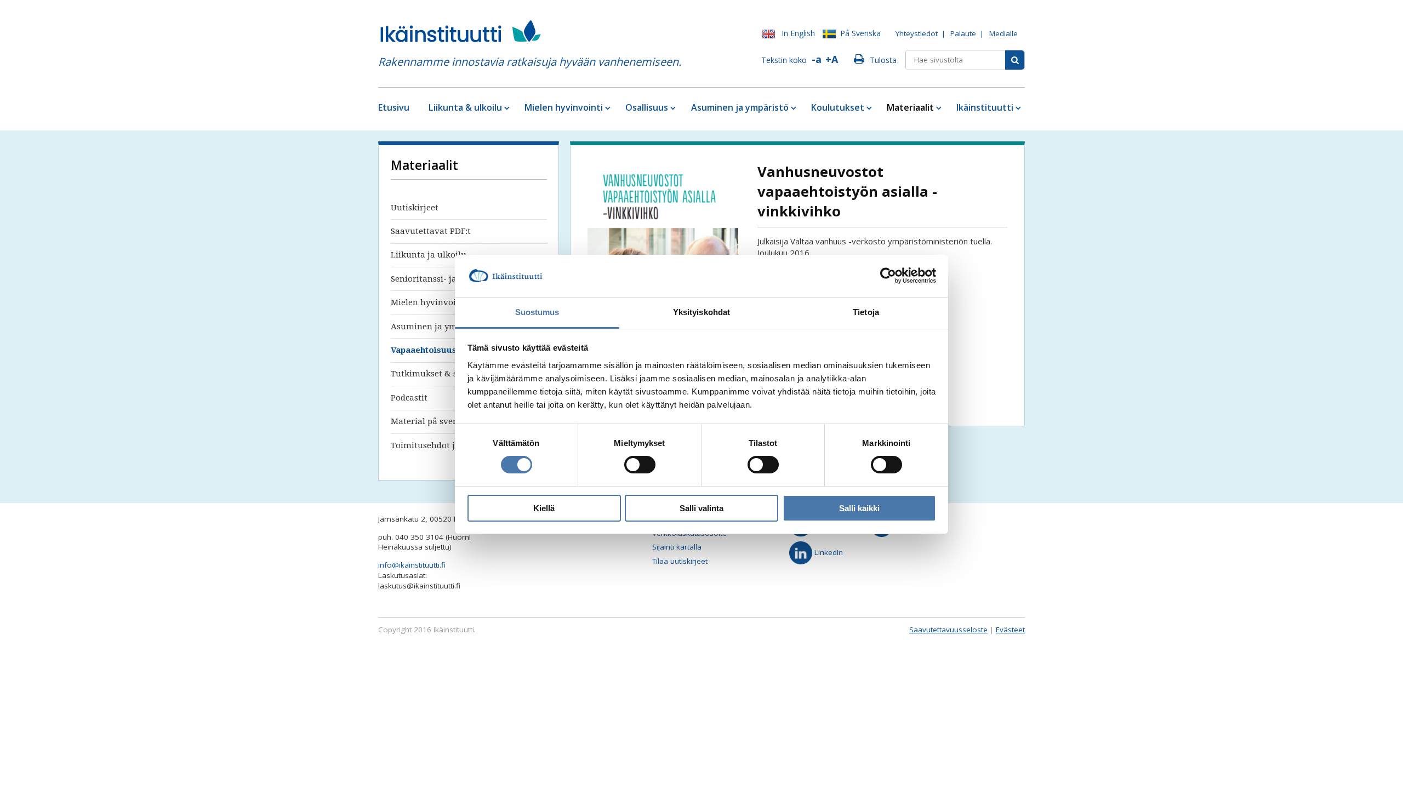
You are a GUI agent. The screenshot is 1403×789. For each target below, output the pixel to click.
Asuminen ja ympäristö (740, 107)
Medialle (1003, 33)
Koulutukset (837, 107)
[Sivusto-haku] (1014, 60)
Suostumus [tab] (537, 312)
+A (831, 59)
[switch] (639, 464)
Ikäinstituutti (984, 107)
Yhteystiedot (917, 33)
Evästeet (1010, 629)
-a (817, 59)
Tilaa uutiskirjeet (680, 561)
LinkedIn (827, 552)
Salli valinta (701, 508)
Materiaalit (910, 107)
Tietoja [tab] (866, 312)
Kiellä (544, 508)
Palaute (963, 33)
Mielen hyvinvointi (563, 107)
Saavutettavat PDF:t (431, 231)
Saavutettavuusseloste (948, 629)
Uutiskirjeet (414, 208)
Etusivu (393, 107)
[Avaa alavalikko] (506, 107)
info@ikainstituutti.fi (412, 565)
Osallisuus (646, 107)
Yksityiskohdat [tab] (701, 312)
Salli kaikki (859, 508)
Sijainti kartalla (677, 547)
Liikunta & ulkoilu (465, 107)
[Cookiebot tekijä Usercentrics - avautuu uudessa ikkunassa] (888, 275)
